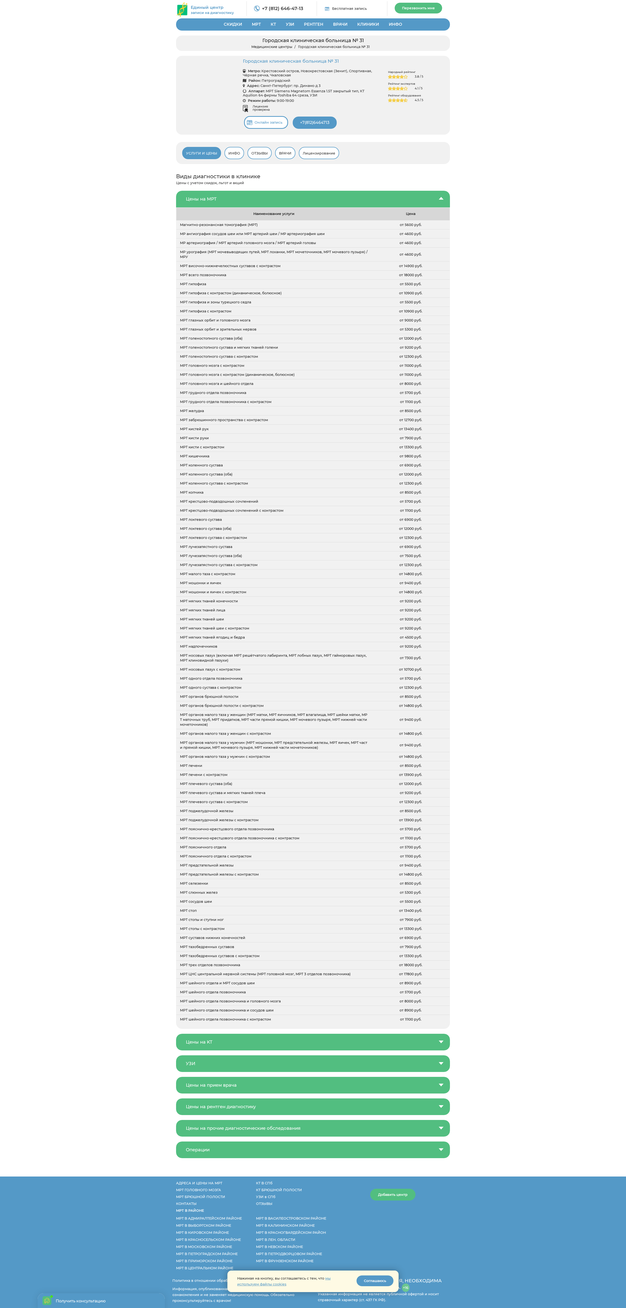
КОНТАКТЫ (186, 1203)
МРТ (256, 24)
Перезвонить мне (418, 8)
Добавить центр (393, 1194)
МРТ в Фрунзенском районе (284, 1261)
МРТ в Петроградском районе (207, 1254)
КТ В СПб (264, 1183)
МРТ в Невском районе (279, 1247)
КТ (273, 24)
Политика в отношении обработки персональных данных (225, 1280)
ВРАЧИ (340, 24)
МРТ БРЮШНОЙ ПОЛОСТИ (200, 1197)
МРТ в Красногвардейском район (291, 1232)
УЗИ (290, 24)
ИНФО (395, 24)
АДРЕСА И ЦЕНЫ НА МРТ (199, 1183)
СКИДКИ (233, 24)
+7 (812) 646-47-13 (282, 8)
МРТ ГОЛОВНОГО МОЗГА (198, 1190)
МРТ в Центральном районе (204, 1268)
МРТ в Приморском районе (204, 1261)
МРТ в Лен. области (275, 1239)
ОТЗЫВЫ (264, 1203)
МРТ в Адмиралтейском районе (209, 1218)
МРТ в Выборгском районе (203, 1225)
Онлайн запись (268, 122)
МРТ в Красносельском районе (208, 1239)
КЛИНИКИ (368, 24)
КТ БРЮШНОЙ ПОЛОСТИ (279, 1190)
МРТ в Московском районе (204, 1247)
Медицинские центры (271, 47)
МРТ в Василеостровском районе (291, 1218)
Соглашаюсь (375, 1281)
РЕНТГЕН (313, 24)
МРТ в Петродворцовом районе (289, 1254)
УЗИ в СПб (265, 1197)
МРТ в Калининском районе (285, 1225)
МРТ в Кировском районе (202, 1232)
